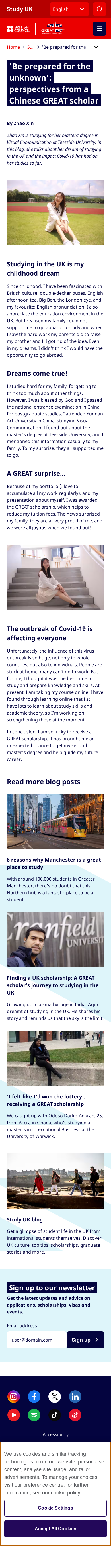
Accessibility (56, 1434)
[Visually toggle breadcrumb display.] (96, 47)
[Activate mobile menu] (99, 29)
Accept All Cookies (56, 1528)
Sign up (81, 1340)
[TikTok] (54, 1415)
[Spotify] (34, 1415)
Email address (22, 1325)
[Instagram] (13, 1396)
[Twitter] (54, 1396)
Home (13, 47)
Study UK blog (33, 47)
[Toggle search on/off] (99, 9)
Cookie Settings (55, 1508)
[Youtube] (13, 1415)
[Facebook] (34, 1396)
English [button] (61, 9)
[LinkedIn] (75, 1396)
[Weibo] (75, 1415)
